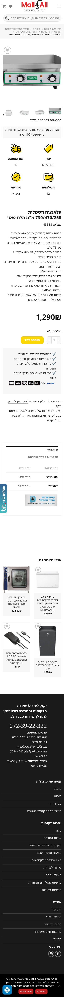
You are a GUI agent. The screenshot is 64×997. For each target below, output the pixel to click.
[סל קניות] (4, 6)
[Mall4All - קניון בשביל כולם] (34, 6)
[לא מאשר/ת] (59, 987)
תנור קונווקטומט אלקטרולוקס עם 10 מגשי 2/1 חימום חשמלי (16, 602)
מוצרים (36, 28)
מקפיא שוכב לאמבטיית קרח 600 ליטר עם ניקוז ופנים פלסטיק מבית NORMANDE (47, 603)
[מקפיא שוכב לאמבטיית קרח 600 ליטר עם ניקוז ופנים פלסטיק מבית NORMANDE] (47, 579)
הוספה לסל (32, 340)
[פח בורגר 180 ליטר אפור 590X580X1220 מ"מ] (47, 640)
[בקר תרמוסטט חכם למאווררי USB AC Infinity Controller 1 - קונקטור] (16, 636)
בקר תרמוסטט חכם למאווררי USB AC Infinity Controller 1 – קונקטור (16, 658)
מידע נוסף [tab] (52, 449)
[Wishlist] (10, 6)
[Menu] (59, 6)
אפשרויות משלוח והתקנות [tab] (43, 457)
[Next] (5, 75)
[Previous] (55, 75)
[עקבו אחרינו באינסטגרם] (51, 954)
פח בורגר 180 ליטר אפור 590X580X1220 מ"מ (47, 665)
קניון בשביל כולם (52, 28)
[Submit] (7, 18)
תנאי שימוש (26, 991)
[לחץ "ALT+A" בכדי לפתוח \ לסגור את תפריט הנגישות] (7, 990)
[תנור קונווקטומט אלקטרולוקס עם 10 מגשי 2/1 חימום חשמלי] (16, 579)
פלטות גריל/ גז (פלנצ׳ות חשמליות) (33, 31)
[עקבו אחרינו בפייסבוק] (58, 954)
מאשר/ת (41, 991)
